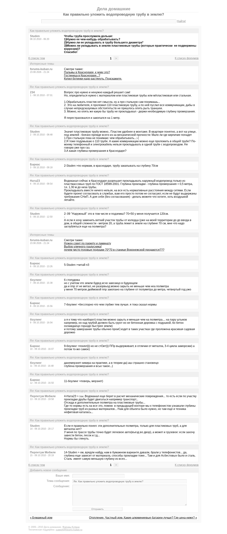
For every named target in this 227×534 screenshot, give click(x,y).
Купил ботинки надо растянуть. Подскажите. (93, 78)
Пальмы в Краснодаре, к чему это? (87, 72)
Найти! (181, 21)
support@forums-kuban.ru (69, 529)
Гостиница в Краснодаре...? (82, 75)
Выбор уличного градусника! (83, 246)
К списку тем (36, 58)
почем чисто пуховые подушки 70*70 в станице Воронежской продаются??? (114, 249)
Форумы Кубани (70, 527)
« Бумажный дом (41, 517)
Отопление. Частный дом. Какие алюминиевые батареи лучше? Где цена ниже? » (143, 517)
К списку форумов (187, 58)
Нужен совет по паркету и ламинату (87, 243)
